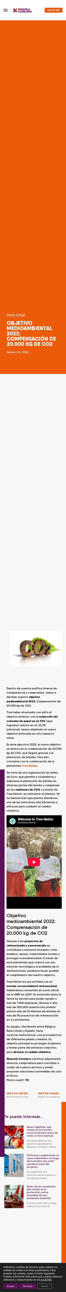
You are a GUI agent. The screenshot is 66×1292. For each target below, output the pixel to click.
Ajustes (44, 1286)
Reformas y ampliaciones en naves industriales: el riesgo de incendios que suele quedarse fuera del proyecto (43, 1161)
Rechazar (28, 1286)
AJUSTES (46, 1279)
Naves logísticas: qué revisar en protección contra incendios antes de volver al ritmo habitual (42, 1131)
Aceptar (11, 1286)
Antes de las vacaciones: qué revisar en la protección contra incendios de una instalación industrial (41, 1192)
